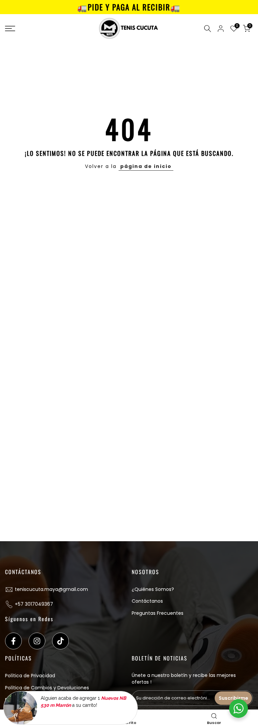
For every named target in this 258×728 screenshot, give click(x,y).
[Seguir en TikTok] (60, 641)
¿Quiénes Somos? (153, 589)
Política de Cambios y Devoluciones (47, 687)
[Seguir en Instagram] (37, 641)
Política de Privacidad (30, 675)
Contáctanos (147, 601)
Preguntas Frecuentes (157, 613)
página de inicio (146, 166)
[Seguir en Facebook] (13, 641)
